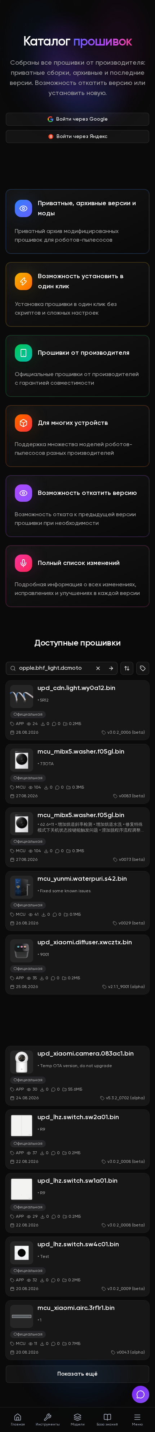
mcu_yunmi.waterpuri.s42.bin (82, 879)
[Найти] (111, 668)
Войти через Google (82, 119)
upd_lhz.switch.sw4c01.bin (78, 1244)
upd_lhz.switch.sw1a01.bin (77, 1181)
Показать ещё (77, 1374)
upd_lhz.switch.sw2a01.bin (78, 1117)
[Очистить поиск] (98, 668)
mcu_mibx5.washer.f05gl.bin (80, 752)
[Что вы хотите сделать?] (140, 1394)
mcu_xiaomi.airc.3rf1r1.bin (76, 1308)
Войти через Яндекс (82, 136)
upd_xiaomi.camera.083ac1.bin (85, 1054)
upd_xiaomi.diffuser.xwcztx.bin (84, 942)
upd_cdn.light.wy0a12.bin (76, 688)
